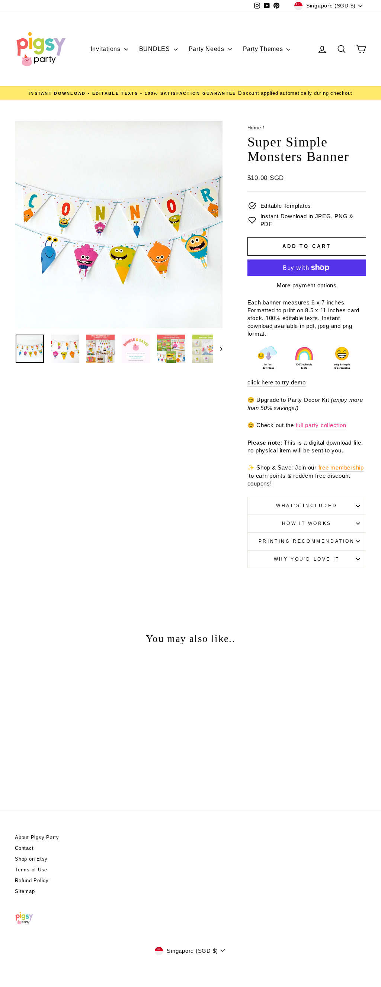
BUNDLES (155, 49)
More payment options (307, 285)
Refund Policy (32, 880)
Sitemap (25, 891)
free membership (341, 467)
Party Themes (264, 49)
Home (254, 127)
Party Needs (207, 49)
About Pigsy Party (37, 837)
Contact (24, 848)
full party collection (321, 425)
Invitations (106, 49)
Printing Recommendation (307, 541)
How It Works (307, 523)
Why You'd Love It (307, 559)
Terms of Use (31, 870)
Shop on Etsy (31, 859)
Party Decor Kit (308, 400)
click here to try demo (276, 382)
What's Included (306, 505)
